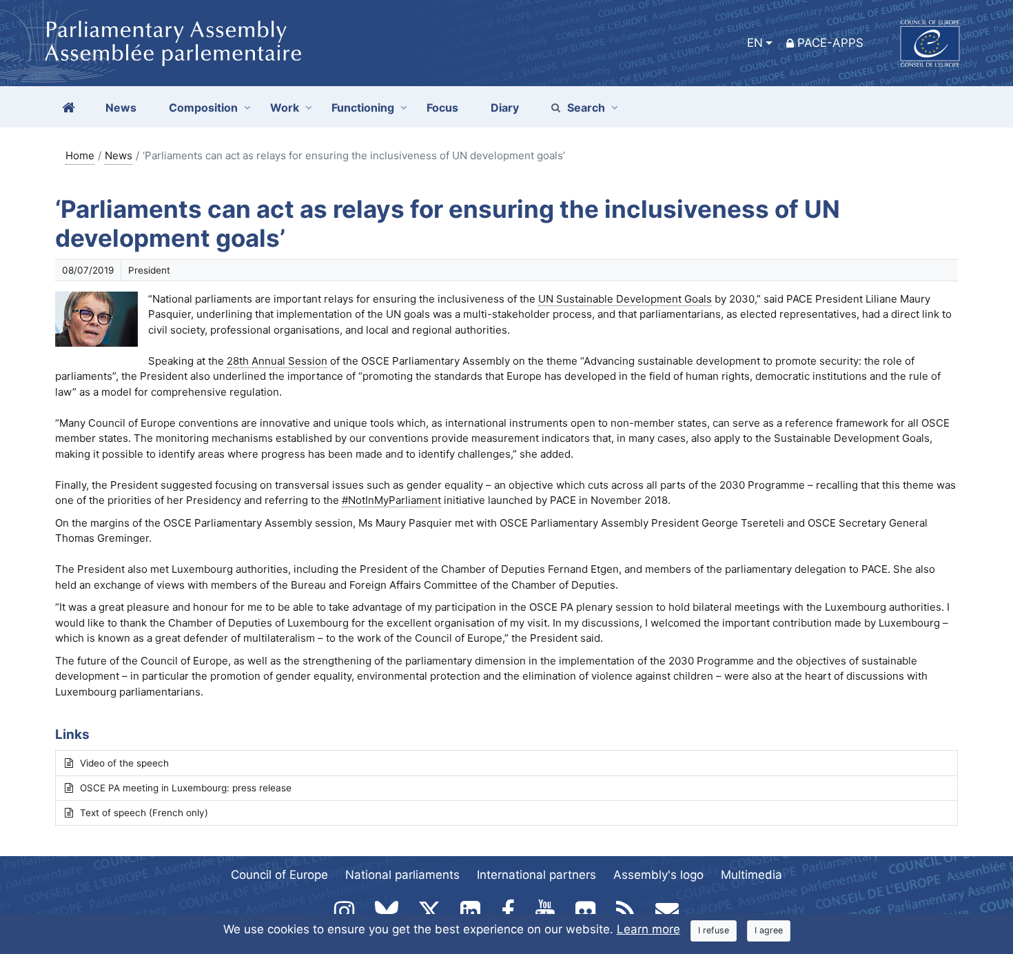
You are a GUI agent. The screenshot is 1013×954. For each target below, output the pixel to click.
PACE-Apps (830, 43)
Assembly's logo (658, 875)
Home (79, 155)
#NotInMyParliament (391, 500)
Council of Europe (279, 875)
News (118, 155)
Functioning (362, 107)
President (149, 270)
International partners (536, 875)
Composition (203, 107)
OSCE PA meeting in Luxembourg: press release (185, 787)
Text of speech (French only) (144, 812)
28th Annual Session (277, 360)
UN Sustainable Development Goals (625, 298)
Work (284, 107)
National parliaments (402, 875)
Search (586, 107)
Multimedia (751, 875)
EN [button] (755, 43)
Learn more (648, 929)
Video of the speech (124, 763)
